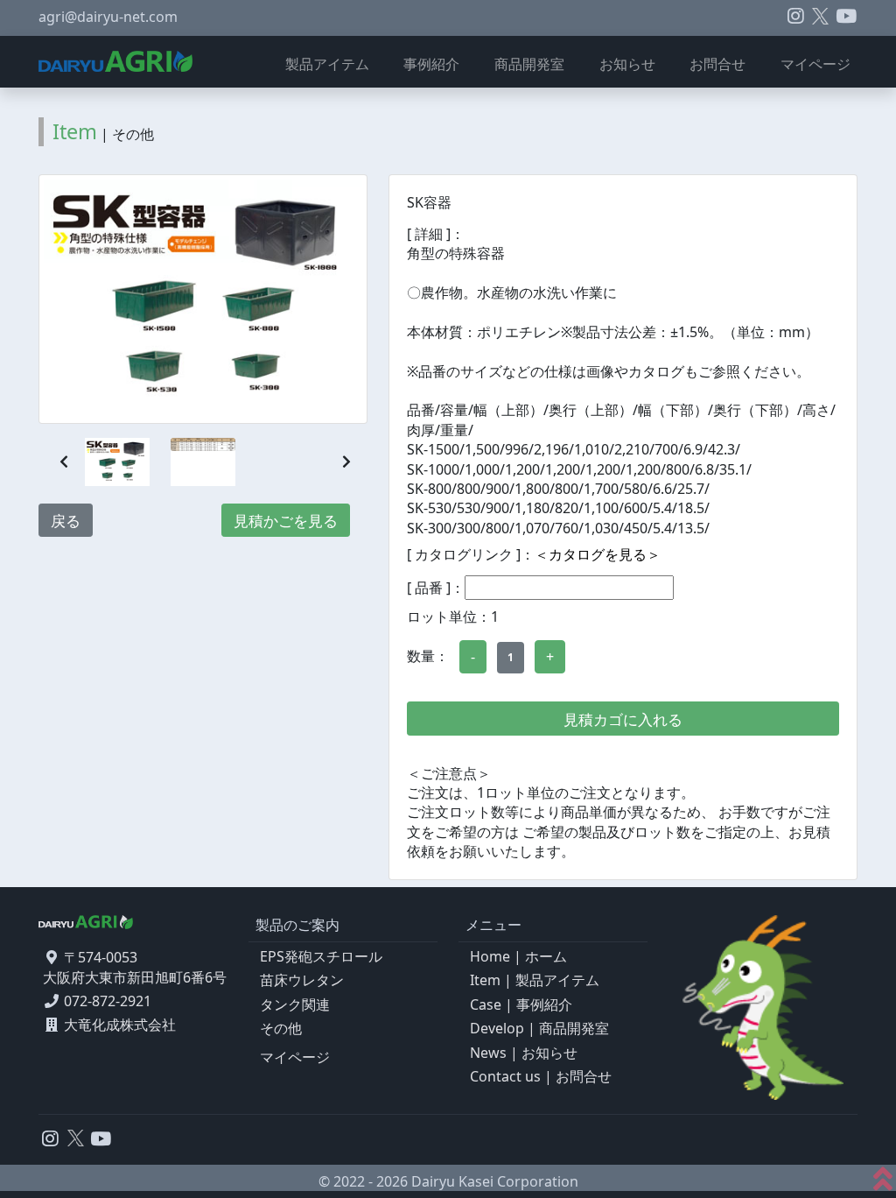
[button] (64, 461)
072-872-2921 (107, 1001)
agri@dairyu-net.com (108, 16)
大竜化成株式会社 (120, 1024)
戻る (65, 521)
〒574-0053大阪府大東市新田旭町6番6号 (135, 967)
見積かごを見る (286, 521)
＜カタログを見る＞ (598, 554)
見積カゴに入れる (623, 719)
